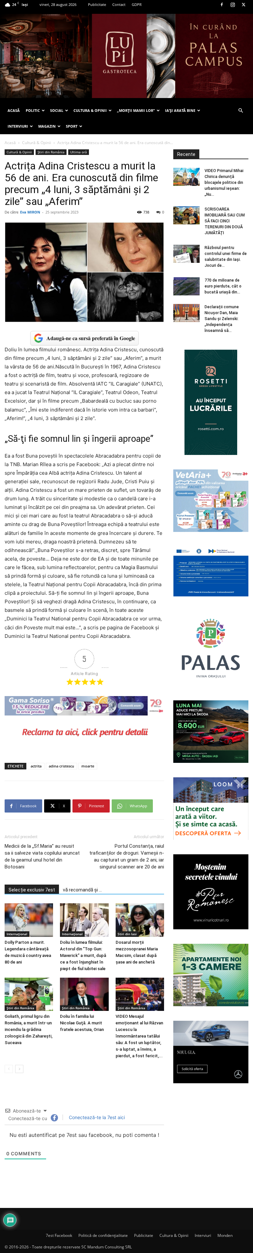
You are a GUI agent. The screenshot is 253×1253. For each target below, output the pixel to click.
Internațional (17, 934)
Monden (225, 1235)
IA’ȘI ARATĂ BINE (180, 110)
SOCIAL (56, 110)
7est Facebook (59, 1235)
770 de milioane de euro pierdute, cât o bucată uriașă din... (223, 286)
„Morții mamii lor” (136, 110)
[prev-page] (9, 1069)
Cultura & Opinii (173, 1235)
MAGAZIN (47, 126)
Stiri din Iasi (127, 934)
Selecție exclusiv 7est (32, 889)
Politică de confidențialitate (103, 1235)
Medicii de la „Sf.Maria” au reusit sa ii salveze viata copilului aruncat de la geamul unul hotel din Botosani (42, 856)
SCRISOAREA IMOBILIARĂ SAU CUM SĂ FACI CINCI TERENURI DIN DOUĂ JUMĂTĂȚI (225, 221)
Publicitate (97, 4)
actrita (36, 766)
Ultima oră (78, 152)
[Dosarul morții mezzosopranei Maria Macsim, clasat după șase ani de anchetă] (140, 920)
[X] (243, 4)
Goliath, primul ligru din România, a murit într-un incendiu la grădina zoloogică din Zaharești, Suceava (28, 1029)
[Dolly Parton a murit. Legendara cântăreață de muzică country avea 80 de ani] (29, 920)
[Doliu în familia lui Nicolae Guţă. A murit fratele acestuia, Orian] (84, 994)
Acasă (10, 142)
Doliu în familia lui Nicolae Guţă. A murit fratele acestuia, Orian (82, 1023)
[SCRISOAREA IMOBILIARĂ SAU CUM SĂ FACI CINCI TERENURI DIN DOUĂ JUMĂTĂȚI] (186, 215)
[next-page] (19, 1069)
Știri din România (51, 152)
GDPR (137, 4)
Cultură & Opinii (36, 142)
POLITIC (33, 110)
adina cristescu (61, 766)
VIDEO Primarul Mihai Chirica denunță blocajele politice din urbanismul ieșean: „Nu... (224, 182)
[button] (240, 111)
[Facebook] (222, 4)
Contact (119, 4)
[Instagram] (233, 4)
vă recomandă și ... (82, 889)
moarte (87, 766)
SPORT (71, 126)
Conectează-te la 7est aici (96, 1117)
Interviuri (203, 1235)
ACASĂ (14, 110)
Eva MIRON (30, 212)
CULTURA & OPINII (90, 110)
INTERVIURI (18, 126)
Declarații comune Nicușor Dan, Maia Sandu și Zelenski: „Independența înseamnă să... (222, 319)
